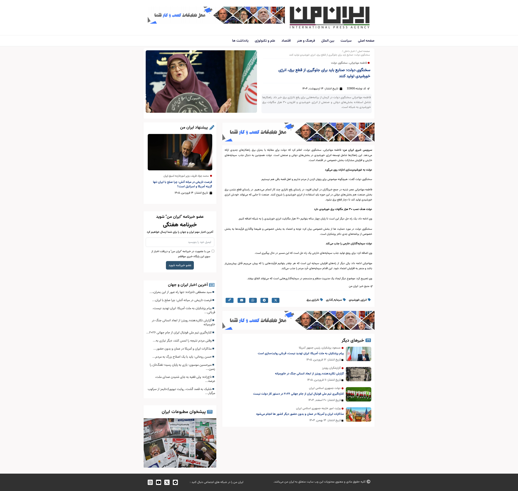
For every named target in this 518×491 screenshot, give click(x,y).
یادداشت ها (240, 40)
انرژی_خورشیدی (358, 300)
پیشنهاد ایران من (194, 127)
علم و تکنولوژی (265, 40)
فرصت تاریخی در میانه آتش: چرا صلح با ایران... (182, 300)
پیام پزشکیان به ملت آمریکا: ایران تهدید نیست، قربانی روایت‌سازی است (301, 353)
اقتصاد (286, 40)
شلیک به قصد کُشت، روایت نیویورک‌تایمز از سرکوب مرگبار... (181, 391)
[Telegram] (175, 482)
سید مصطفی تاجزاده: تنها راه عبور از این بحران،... (181, 292)
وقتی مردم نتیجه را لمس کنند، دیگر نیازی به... (182, 341)
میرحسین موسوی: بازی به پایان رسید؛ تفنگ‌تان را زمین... (182, 367)
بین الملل (327, 40)
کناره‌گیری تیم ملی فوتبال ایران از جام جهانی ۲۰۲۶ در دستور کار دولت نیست (298, 394)
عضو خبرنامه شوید (180, 265)
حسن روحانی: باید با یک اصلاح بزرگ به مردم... (182, 357)
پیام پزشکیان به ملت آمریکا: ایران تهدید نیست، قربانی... (184, 310)
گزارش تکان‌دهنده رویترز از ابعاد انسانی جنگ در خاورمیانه (309, 373)
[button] (275, 300)
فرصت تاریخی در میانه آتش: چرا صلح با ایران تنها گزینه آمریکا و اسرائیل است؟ (182, 184)
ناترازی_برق (313, 300)
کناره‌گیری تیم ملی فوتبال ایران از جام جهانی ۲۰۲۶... (179, 333)
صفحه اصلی (366, 40)
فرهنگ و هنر (306, 40)
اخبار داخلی (349, 51)
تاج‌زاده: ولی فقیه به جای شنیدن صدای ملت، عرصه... (185, 379)
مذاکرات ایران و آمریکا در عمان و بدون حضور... (182, 349)
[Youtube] (158, 482)
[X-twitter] (166, 482)
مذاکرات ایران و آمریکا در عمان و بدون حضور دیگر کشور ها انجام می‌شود (300, 414)
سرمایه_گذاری (334, 300)
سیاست (346, 40)
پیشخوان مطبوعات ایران (184, 411)
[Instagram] (150, 482)
